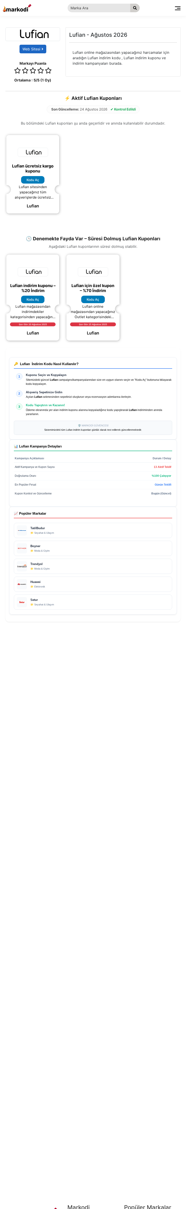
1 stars (17, 71)
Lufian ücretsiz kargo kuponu (33, 168)
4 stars (40, 71)
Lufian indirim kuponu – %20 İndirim (33, 288)
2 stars (25, 71)
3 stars (32, 71)
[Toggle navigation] (177, 8)
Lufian (33, 206)
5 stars (48, 71)
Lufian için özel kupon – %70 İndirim (92, 288)
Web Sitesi (32, 49)
